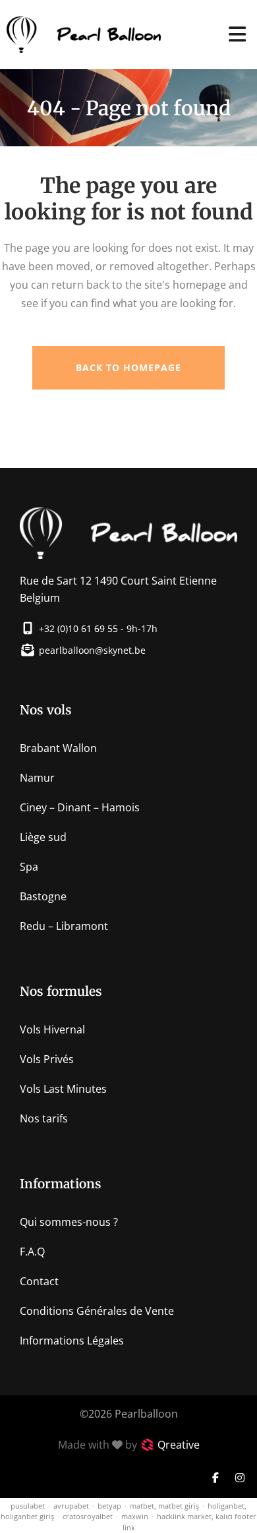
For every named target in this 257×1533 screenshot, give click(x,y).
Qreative (178, 1444)
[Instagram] (239, 1477)
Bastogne (43, 896)
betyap (109, 1506)
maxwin (134, 1516)
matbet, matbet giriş (164, 1506)
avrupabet (71, 1506)
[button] (236, 34)
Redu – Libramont (64, 926)
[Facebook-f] (215, 1477)
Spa (29, 866)
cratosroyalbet (88, 1516)
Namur (37, 777)
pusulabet (28, 1506)
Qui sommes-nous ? (69, 1222)
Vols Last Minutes (63, 1089)
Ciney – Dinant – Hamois (80, 807)
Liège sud (43, 837)
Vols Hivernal (52, 1029)
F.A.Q (32, 1251)
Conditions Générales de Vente (97, 1311)
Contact (39, 1281)
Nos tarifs (44, 1118)
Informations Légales (72, 1340)
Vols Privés (47, 1059)
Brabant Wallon (58, 748)
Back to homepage (128, 367)
